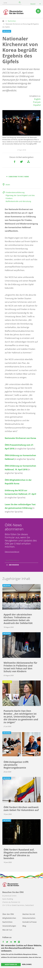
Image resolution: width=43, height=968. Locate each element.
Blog (24, 926)
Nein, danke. (27, 964)
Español (37, 105)
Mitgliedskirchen (9, 918)
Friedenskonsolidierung (15, 192)
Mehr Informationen (8, 960)
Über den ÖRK (8, 914)
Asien (8, 184)
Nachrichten (12, 21)
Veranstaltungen (9, 926)
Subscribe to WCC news (19, 177)
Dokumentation (28, 918)
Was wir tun (7, 930)
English (37, 99)
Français (37, 102)
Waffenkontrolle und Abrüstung (18, 201)
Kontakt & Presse (29, 922)
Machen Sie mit (28, 914)
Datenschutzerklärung (12, 552)
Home (3, 21)
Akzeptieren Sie (11, 964)
